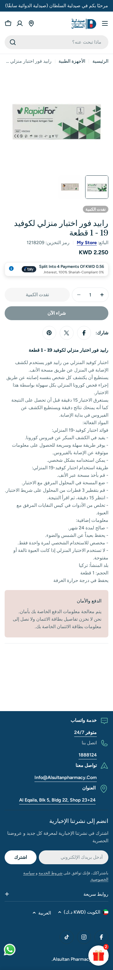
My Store (87, 242)
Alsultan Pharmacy (72, 959)
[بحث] (12, 42)
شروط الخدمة (51, 873)
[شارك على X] (67, 333)
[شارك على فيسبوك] (84, 333)
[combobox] (56, 42)
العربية (44, 913)
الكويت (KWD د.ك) (82, 912)
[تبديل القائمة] (104, 23)
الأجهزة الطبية (72, 61)
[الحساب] (19, 23)
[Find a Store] (31, 23)
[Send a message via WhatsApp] (10, 949)
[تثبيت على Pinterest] (49, 333)
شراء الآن (57, 313)
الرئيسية (100, 61)
